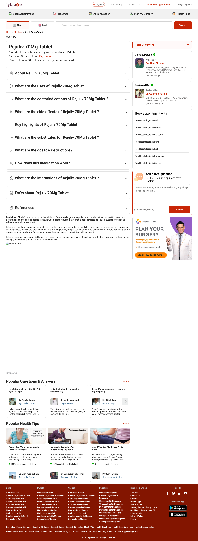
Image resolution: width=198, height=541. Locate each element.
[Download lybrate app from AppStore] (178, 516)
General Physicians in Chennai (81, 495)
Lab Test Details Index (81, 531)
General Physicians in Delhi (18, 495)
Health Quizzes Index (144, 527)
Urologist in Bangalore (109, 516)
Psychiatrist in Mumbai (47, 504)
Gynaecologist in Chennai (79, 501)
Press (133, 519)
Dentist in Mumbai (45, 492)
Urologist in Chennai (77, 513)
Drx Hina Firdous (155, 63)
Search (183, 25)
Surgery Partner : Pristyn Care (143, 507)
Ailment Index (47, 531)
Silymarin (45, 56)
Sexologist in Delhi (14, 519)
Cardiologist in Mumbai (47, 498)
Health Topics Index (15, 531)
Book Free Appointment (159, 4)
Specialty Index (57, 527)
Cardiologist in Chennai (78, 498)
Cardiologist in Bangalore (110, 501)
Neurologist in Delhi (14, 510)
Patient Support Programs (126, 531)
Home (9, 32)
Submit (179, 209)
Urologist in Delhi (13, 513)
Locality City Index (41, 527)
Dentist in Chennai (76, 492)
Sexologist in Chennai (77, 519)
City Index (10, 527)
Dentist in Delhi (12, 492)
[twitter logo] (174, 494)
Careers (134, 498)
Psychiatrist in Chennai (78, 504)
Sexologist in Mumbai (46, 519)
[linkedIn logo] (180, 494)
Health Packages (62, 531)
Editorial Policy (136, 516)
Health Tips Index (103, 527)
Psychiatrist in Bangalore (110, 507)
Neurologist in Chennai (78, 510)
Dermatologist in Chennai (79, 507)
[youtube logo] (186, 494)
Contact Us (135, 495)
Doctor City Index (24, 527)
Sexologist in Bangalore (109, 521)
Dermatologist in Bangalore (111, 510)
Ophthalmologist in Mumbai (49, 516)
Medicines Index (32, 531)
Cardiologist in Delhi (15, 498)
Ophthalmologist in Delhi (17, 516)
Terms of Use (136, 504)
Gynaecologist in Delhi (16, 501)
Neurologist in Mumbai (47, 510)
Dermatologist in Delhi (16, 507)
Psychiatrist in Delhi (15, 504)
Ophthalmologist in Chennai (80, 516)
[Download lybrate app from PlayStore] (178, 510)
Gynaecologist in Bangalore (111, 504)
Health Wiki (89, 527)
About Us (134, 492)
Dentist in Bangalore (108, 492)
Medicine (18, 32)
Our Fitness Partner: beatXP (142, 510)
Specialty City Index (74, 527)
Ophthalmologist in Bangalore (112, 518)
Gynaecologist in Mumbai (48, 501)
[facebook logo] (168, 494)
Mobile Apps (135, 501)
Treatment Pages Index (103, 531)
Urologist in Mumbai (46, 513)
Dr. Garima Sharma (156, 93)
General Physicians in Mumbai (50, 495)
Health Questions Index (123, 527)
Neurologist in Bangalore (110, 513)
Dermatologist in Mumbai (48, 507)
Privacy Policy (136, 513)
